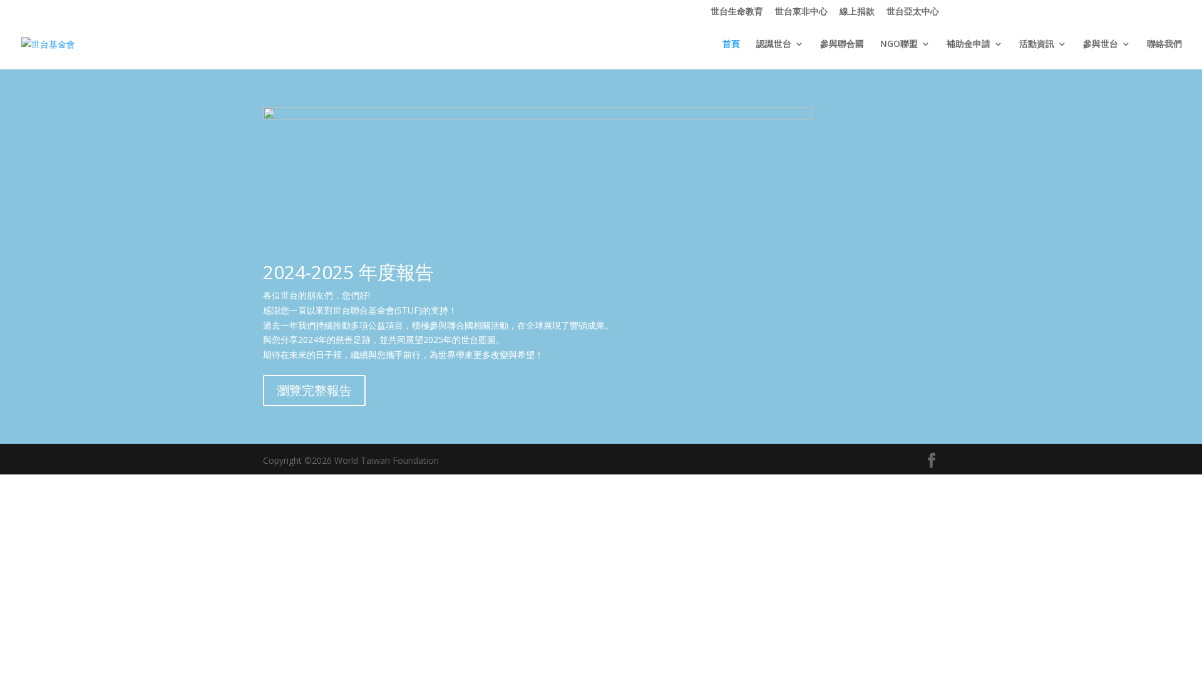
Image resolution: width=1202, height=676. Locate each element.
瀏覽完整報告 (314, 390)
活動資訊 (1036, 44)
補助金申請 (968, 44)
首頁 (731, 44)
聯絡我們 (1164, 44)
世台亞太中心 (912, 12)
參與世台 (1100, 44)
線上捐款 (857, 12)
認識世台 (773, 44)
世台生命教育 (737, 12)
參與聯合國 (842, 44)
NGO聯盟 (899, 44)
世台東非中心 (801, 12)
